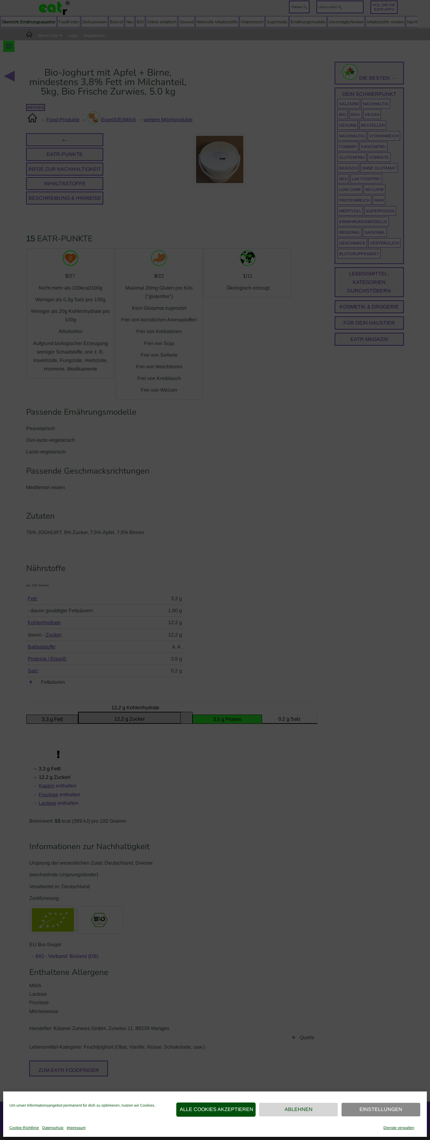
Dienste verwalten (398, 1128)
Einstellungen (380, 1109)
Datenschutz (53, 1128)
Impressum (76, 1128)
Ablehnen (299, 1109)
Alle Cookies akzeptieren (216, 1109)
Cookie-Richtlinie (24, 1128)
